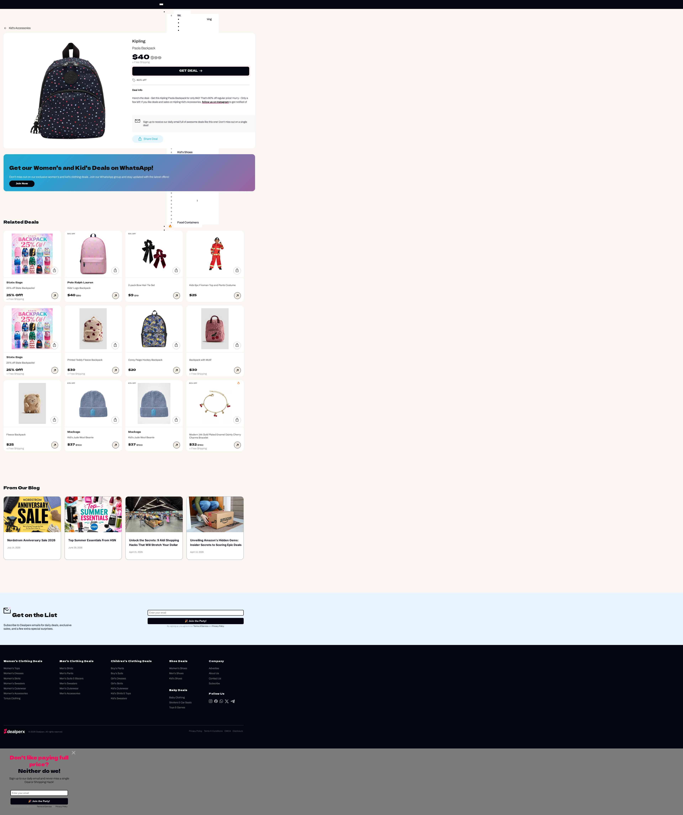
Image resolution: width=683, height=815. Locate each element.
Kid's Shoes (175, 678)
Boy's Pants (117, 668)
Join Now (22, 183)
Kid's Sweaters (119, 698)
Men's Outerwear (69, 688)
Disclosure (238, 731)
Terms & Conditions (213, 731)
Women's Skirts (12, 678)
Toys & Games (177, 707)
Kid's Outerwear (119, 688)
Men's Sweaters (68, 683)
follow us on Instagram (215, 101)
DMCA (227, 731)
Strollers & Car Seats (180, 702)
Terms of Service (200, 626)
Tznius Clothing (12, 698)
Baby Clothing (177, 697)
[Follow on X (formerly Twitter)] (227, 702)
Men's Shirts (66, 668)
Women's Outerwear (15, 688)
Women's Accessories (16, 693)
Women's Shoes (178, 668)
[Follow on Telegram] (233, 702)
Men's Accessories (70, 693)
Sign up (147, 121)
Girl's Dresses (118, 678)
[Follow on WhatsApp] (221, 701)
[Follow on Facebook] (216, 701)
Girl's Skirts (117, 683)
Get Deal (188, 71)
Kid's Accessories (20, 28)
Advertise (214, 668)
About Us (214, 673)
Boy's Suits (117, 673)
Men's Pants (66, 673)
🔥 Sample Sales (179, 226)
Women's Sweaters (14, 683)
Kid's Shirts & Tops (121, 693)
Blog (171, 229)
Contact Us (215, 678)
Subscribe (214, 683)
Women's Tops (12, 668)
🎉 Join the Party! (196, 621)
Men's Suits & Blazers (71, 678)
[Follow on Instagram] (210, 701)
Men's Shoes (176, 673)
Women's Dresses (13, 673)
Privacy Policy (218, 626)
